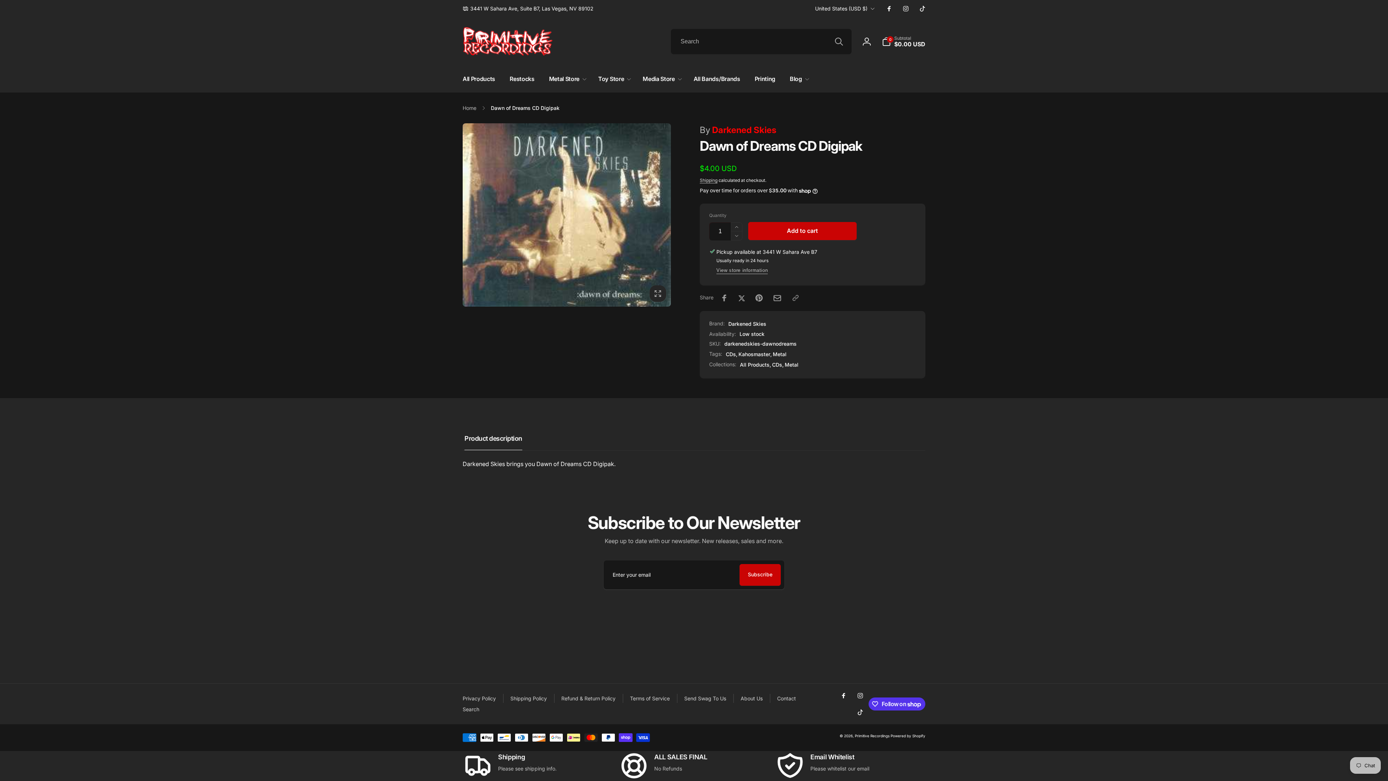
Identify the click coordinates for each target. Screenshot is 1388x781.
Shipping (708, 180)
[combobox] (761, 41)
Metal (780, 354)
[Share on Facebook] (724, 298)
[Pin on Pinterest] (759, 298)
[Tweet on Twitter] (741, 298)
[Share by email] (777, 298)
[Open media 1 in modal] (567, 215)
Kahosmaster (754, 354)
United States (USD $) (841, 8)
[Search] (839, 41)
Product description (493, 438)
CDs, (778, 365)
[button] (903, 41)
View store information (742, 270)
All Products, (755, 365)
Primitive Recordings (872, 736)
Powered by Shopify (908, 736)
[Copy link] (795, 298)
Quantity (718, 215)
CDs (731, 354)
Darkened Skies (738, 130)
